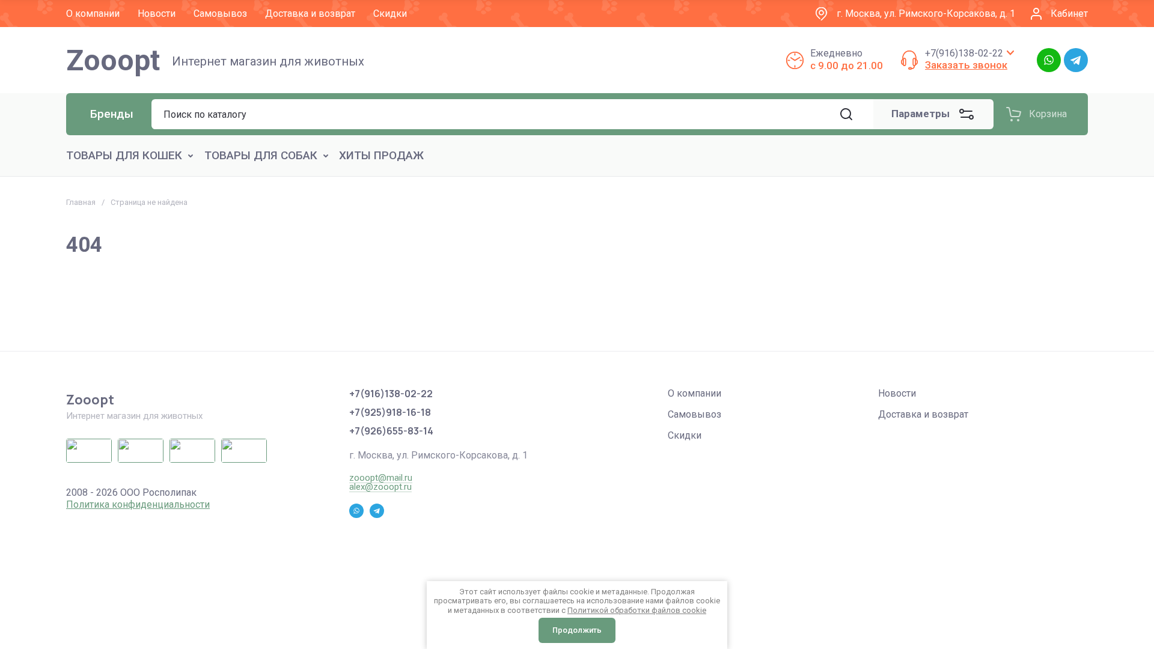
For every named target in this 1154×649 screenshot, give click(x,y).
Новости (897, 393)
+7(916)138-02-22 (964, 53)
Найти (846, 114)
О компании (694, 393)
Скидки (684, 435)
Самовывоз (694, 414)
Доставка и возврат (923, 414)
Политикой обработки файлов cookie (636, 610)
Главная (81, 202)
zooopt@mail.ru (380, 477)
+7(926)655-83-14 (391, 430)
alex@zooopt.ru (380, 486)
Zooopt (113, 60)
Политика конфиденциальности (138, 504)
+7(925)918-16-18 (390, 412)
